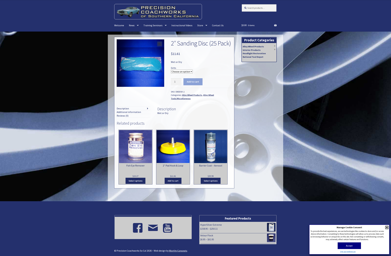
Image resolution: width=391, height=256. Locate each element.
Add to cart (193, 81)
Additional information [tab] (129, 112)
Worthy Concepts (178, 250)
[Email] (153, 227)
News (132, 25)
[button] (386, 227)
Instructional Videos (181, 25)
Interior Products (252, 50)
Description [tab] (123, 108)
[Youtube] (168, 227)
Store (200, 25)
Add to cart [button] (173, 180)
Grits (173, 67)
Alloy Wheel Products (192, 95)
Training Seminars (153, 25)
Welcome (119, 25)
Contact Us (218, 25)
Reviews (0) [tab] (122, 115)
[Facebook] (137, 227)
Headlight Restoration (254, 53)
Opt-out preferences (348, 251)
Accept (349, 245)
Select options (136, 180)
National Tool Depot (253, 57)
